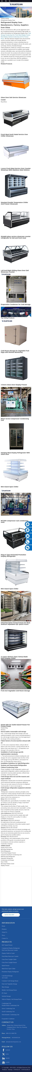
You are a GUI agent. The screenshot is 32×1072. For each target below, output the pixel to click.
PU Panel (4, 993)
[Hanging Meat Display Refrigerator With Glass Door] (16, 436)
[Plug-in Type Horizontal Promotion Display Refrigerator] (16, 538)
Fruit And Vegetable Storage (9, 984)
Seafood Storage (6, 996)
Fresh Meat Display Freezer (22, 35)
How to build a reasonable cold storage (13, 731)
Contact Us (5, 938)
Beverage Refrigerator (7, 849)
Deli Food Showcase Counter (10, 950)
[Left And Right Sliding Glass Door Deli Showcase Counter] (16, 253)
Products (4, 929)
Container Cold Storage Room (10, 981)
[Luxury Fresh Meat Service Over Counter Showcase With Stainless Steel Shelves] (16, 151)
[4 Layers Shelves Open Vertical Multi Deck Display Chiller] (16, 640)
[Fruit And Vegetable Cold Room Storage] (16, 674)
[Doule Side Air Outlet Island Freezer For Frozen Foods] (16, 708)
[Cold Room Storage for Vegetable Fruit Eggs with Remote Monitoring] (16, 334)
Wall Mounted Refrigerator (8, 856)
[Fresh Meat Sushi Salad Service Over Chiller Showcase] (16, 117)
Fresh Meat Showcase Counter (10, 956)
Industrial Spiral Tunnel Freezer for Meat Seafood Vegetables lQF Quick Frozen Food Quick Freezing (15, 624)
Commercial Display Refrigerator (11, 948)
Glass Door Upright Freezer (9, 962)
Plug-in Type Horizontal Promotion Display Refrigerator (13, 555)
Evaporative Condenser (8, 1018)
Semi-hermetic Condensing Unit (10, 1014)
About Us (4, 932)
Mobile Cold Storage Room (9, 990)
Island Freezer (5, 965)
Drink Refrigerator (5, 851)
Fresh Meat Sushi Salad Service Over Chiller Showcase (14, 135)
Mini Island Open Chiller (9, 487)
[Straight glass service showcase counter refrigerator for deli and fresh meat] (16, 219)
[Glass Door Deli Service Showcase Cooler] (16, 80)
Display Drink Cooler (6, 847)
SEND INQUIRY (9, 915)
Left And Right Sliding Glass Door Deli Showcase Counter (15, 271)
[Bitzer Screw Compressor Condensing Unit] (16, 402)
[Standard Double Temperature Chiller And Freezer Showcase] (16, 185)
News (3, 935)
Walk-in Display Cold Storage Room (12, 999)
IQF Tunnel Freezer (7, 945)
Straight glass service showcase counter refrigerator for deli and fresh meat (16, 237)
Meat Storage (5, 987)
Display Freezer (5, 865)
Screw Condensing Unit (8, 1008)
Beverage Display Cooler (7, 863)
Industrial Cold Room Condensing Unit (11, 854)
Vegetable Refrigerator (7, 858)
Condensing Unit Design (7, 860)
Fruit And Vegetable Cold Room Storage (15, 691)
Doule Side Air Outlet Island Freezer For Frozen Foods (15, 725)
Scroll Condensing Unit (8, 1011)
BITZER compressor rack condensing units (14, 521)
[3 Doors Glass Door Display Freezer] (16, 368)
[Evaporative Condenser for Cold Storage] (16, 287)
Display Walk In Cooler (8, 953)
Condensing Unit (6, 1003)
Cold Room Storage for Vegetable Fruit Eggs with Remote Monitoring (15, 351)
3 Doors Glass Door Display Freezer (14, 385)
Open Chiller (4, 862)
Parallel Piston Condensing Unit (10, 1005)
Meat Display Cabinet (6, 36)
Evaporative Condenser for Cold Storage (15, 304)
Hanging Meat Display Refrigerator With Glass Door (15, 453)
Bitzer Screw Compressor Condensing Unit (15, 419)
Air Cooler (5, 978)
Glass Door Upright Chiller (9, 959)
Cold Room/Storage (7, 975)
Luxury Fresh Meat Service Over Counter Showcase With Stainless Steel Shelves (16, 169)
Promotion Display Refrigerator (10, 971)
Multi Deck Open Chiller (8, 968)
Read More (4, 102)
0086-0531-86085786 (11, 1033)
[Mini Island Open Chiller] (16, 470)
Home (3, 926)
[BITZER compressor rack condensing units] (16, 504)
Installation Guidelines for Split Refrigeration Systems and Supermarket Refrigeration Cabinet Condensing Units (15, 765)
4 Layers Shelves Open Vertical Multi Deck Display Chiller (14, 657)
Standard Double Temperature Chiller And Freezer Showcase (14, 203)
